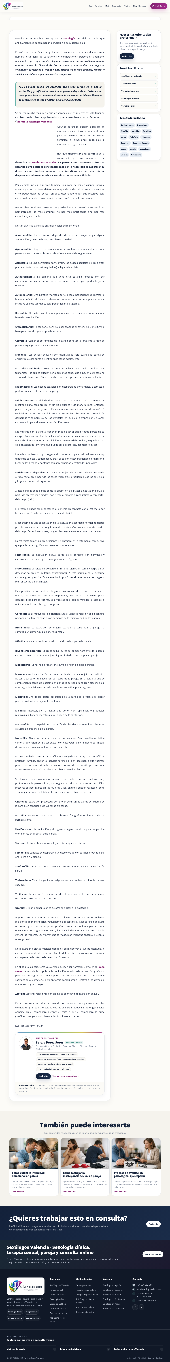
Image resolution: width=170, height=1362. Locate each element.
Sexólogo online (83, 1285)
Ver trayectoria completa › (65, 1076)
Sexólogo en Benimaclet (114, 1299)
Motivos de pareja (16, 1349)
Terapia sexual (128, 83)
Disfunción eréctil (58, 1308)
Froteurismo (142, 125)
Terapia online (128, 106)
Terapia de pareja (130, 91)
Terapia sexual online (86, 1290)
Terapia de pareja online (87, 1294)
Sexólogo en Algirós (112, 1285)
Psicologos (146, 137)
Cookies (151, 1358)
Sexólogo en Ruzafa (112, 1294)
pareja (123, 137)
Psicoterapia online (85, 1307)
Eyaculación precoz (58, 1313)
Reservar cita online (85, 1312)
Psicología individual (70, 1349)
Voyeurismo (136, 155)
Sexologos (125, 143)
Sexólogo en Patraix (112, 1304)
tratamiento (144, 149)
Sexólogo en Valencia (131, 76)
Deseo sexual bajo (58, 1304)
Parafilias (147, 131)
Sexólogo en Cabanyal (113, 1290)
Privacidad (142, 1358)
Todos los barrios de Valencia (129, 1349)
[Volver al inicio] (26, 1286)
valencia (124, 155)
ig (141, 1307)
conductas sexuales (44, 162)
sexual (123, 149)
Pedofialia (134, 137)
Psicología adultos (130, 98)
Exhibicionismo (127, 125)
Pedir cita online (153, 1254)
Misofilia (124, 131)
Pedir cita (43, 1076)
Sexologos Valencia (140, 143)
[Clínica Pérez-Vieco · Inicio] (17, 6)
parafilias (135, 131)
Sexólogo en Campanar (113, 1308)
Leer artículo (18, 1191)
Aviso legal (131, 1358)
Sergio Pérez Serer (49, 1042)
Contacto (159, 1358)
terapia (133, 149)
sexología (69, 38)
